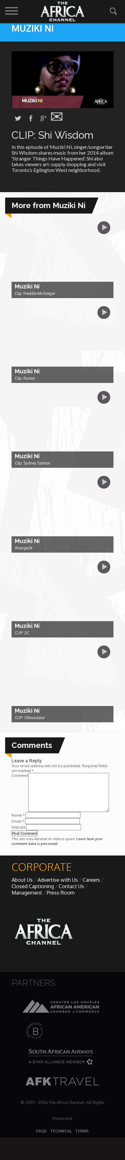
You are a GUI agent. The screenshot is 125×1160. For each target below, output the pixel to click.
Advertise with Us (58, 880)
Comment (20, 775)
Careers (91, 880)
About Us (22, 880)
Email (18, 821)
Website (18, 827)
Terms (82, 1131)
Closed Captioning (33, 886)
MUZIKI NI (33, 28)
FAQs (41, 1131)
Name (18, 815)
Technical (61, 1131)
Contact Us (71, 886)
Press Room (61, 892)
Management (27, 892)
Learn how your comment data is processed (57, 841)
